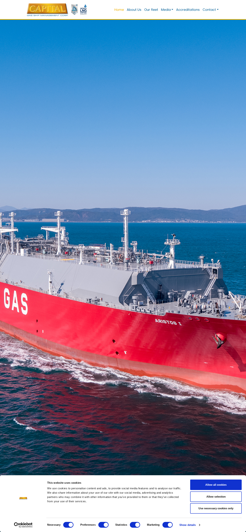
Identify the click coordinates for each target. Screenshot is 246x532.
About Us (134, 9)
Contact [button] (209, 9)
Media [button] (166, 9)
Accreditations (188, 9)
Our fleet (151, 9)
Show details (187, 524)
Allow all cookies (216, 484)
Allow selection (216, 496)
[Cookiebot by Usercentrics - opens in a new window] (23, 525)
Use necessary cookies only (215, 508)
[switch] (103, 525)
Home (119, 9)
